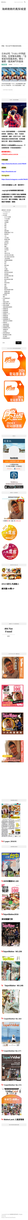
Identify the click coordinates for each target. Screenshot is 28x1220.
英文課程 (5, 336)
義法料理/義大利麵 (8, 279)
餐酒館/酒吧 (7, 291)
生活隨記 (5, 331)
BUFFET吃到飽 (7, 217)
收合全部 (9, 210)
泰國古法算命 (6, 302)
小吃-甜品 (4, 64)
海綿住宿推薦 (6, 305)
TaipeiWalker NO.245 (14, 986)
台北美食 (5, 215)
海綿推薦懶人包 (6, 319)
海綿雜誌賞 (5, 329)
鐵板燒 (5, 288)
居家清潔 (5, 295)
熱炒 (5, 263)
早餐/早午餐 (7, 253)
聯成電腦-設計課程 (7, 334)
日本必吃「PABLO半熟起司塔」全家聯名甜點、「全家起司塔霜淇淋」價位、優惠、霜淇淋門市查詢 (14, 57)
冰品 (5, 229)
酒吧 (5, 286)
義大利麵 (6, 277)
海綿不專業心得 (6, 303)
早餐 (5, 251)
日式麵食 (6, 248)
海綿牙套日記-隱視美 (7, 321)
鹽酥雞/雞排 (7, 293)
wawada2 (5, 213)
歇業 (4, 300)
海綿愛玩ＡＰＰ (6, 314)
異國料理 (6, 270)
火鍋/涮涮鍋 (7, 258)
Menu (4, 2)
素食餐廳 (6, 274)
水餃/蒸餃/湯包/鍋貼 (9, 255)
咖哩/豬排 (6, 231)
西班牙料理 (6, 282)
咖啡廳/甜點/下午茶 (8, 232)
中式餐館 (6, 220)
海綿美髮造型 (6, 324)
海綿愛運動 (5, 317)
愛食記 (5, 244)
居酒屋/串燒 (7, 239)
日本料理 (6, 250)
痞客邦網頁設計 (6, 333)
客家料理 (6, 234)
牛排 (5, 267)
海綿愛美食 (5, 315)
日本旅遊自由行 (6, 298)
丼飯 (5, 224)
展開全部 (4, 210)
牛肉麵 (5, 269)
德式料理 (6, 243)
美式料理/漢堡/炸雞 (8, 276)
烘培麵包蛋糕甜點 (8, 260)
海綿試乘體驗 (6, 326)
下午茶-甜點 (7, 218)
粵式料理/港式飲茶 (8, 272)
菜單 (5, 281)
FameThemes (12, 1217)
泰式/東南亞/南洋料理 (9, 257)
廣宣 (4, 296)
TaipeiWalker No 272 (12, 1085)
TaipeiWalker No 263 (12, 1018)
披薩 (5, 246)
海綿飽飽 (10, 64)
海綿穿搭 (5, 322)
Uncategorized (6, 211)
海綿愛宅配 (5, 308)
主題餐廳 (6, 222)
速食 (5, 284)
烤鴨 (5, 262)
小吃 (5, 236)
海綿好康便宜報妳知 (7, 307)
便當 (5, 225)
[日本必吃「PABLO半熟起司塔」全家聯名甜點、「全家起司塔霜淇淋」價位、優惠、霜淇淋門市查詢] (14, 74)
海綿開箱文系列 (6, 327)
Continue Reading (8, 89)
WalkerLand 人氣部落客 (14, 1119)
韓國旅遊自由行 (6, 338)
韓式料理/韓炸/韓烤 (8, 289)
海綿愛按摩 (5, 310)
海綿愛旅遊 (5, 312)
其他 (5, 227)
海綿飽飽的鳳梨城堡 (14, 8)
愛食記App (15, 482)
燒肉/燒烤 (6, 265)
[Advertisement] (14, 29)
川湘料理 (6, 241)
